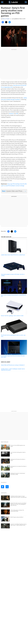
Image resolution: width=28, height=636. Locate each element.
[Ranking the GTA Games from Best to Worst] (14, 461)
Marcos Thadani (6, 18)
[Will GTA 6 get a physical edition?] (14, 518)
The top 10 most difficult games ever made (17, 446)
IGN (17, 113)
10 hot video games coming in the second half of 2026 (17, 511)
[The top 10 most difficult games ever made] (14, 447)
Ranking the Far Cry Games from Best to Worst (18, 467)
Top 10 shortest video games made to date (18, 453)
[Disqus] (14, 392)
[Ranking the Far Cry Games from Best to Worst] (14, 468)
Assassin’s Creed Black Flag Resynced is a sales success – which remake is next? (18, 525)
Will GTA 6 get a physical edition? (16, 517)
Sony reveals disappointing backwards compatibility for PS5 (13, 295)
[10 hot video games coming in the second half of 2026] (14, 511)
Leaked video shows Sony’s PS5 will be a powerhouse (13, 254)
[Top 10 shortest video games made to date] (14, 454)
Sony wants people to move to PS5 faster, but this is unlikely (13, 275)
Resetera (11, 113)
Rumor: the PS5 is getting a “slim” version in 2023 (12, 315)
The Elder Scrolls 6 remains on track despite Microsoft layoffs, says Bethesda (18, 497)
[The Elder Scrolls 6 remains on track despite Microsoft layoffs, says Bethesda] (14, 497)
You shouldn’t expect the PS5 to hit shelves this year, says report (13, 356)
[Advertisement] (14, 64)
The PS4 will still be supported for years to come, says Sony (13, 335)
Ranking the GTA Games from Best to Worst (17, 460)
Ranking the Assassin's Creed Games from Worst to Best (17, 474)
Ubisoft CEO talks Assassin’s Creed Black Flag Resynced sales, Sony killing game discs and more (18, 504)
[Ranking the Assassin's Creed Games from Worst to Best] (14, 475)
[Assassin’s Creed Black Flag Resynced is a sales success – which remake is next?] (14, 525)
